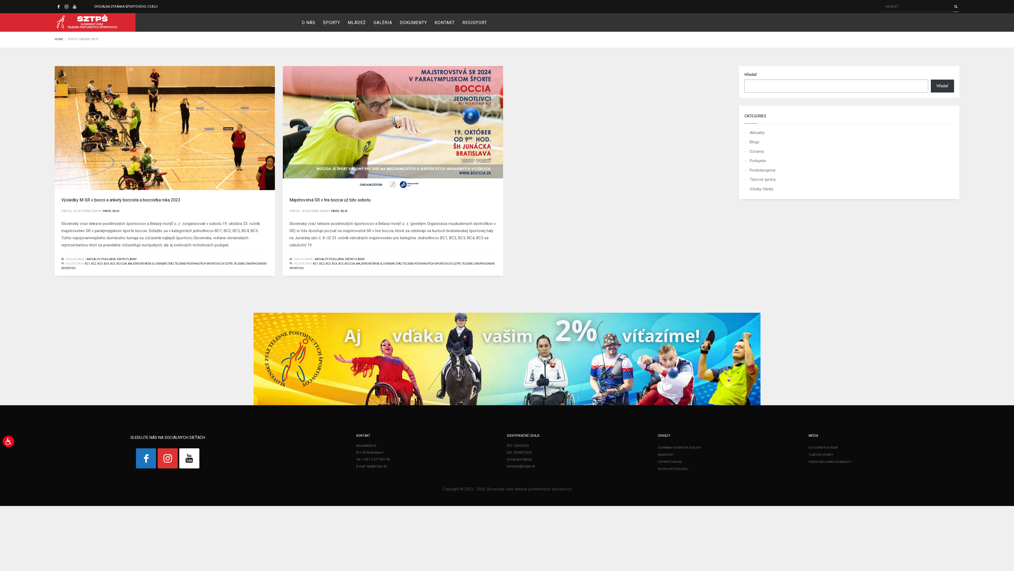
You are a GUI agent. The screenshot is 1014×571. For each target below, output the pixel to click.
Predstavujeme (763, 170)
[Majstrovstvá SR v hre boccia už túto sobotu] (393, 128)
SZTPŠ (229, 263)
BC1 (87, 263)
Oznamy (757, 151)
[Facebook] (59, 7)
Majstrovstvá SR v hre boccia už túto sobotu (329, 199)
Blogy (754, 142)
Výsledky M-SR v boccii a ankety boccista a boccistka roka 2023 (120, 199)
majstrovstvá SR (139, 263)
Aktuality (93, 259)
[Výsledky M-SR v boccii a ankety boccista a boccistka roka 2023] (164, 128)
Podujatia (108, 259)
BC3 (100, 263)
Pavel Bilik (111, 211)
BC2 (93, 263)
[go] (956, 6)
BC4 (106, 263)
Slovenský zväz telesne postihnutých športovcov (188, 263)
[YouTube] (74, 7)
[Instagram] (67, 7)
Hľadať (750, 74)
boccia (121, 263)
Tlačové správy (763, 179)
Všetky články (127, 259)
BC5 (112, 263)
